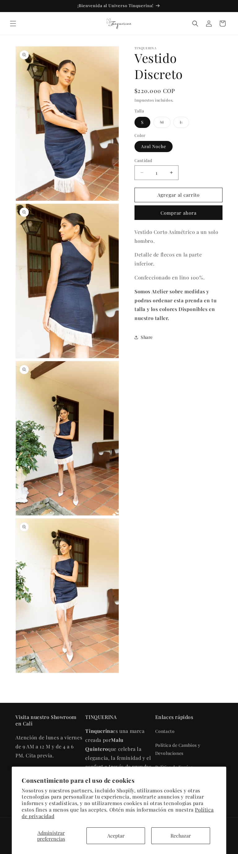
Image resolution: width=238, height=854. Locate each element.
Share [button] (147, 337)
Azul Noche (153, 146)
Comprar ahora (178, 213)
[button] (13, 23)
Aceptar (116, 835)
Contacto (165, 731)
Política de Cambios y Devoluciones (178, 749)
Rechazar (180, 835)
